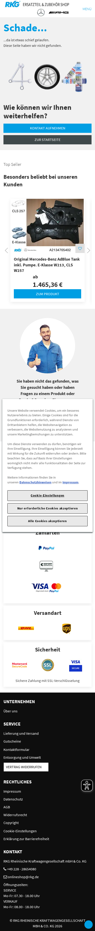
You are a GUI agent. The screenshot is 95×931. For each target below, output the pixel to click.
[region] (47, 465)
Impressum (70, 482)
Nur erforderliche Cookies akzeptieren (47, 508)
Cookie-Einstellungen (47, 495)
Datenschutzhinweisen (35, 482)
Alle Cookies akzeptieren (47, 521)
